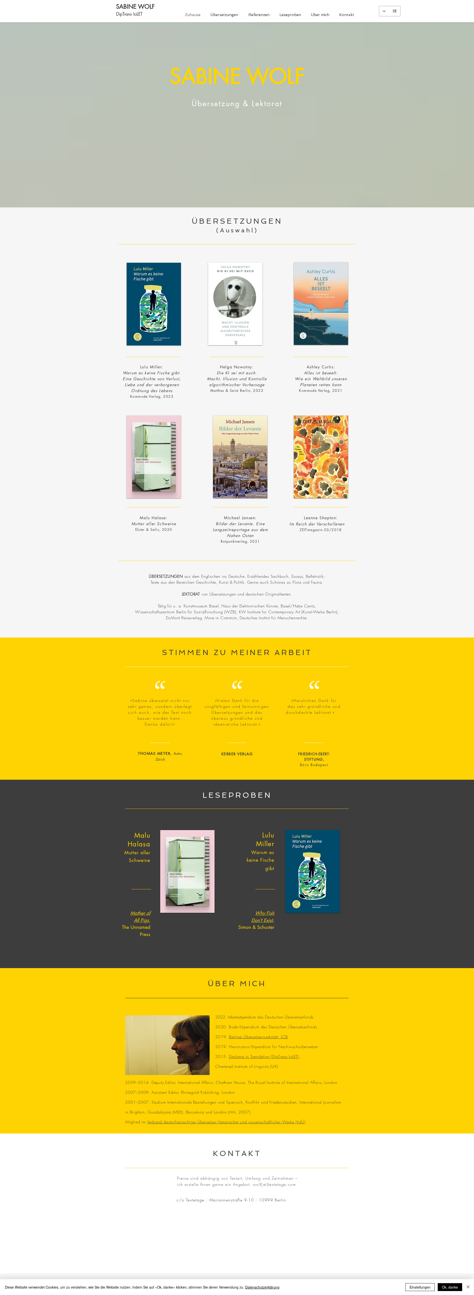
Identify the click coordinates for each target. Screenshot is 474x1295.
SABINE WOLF (135, 6)
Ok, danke (450, 1287)
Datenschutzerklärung (262, 1287)
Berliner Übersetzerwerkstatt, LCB (258, 1036)
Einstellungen (420, 1287)
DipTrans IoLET (129, 14)
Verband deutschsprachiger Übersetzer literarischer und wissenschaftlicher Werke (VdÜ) (226, 1122)
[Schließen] (468, 1287)
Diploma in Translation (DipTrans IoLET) (264, 1056)
